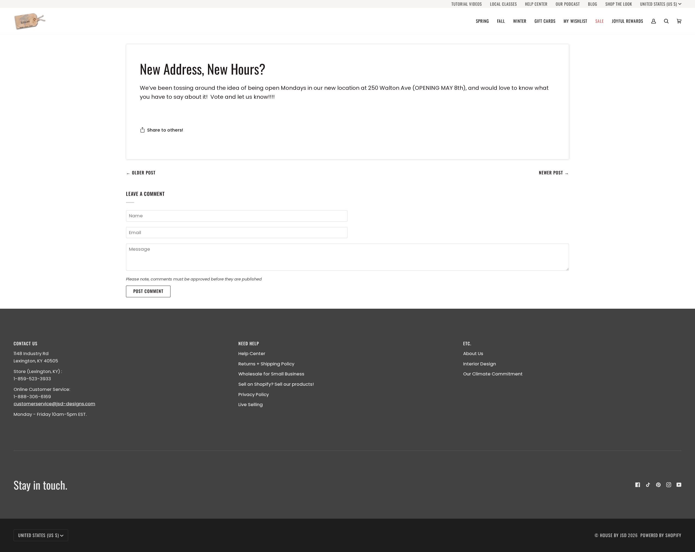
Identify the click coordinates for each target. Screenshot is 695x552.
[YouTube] (679, 484)
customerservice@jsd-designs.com (54, 403)
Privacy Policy (253, 394)
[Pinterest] (658, 484)
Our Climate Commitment (493, 374)
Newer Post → (554, 172)
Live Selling (250, 404)
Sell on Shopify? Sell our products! (276, 384)
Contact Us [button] (25, 343)
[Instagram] (668, 484)
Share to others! (165, 130)
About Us (473, 353)
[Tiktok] (648, 484)
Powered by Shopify (660, 535)
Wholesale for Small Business (271, 374)
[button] (482, 21)
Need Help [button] (248, 343)
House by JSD (613, 535)
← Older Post (141, 172)
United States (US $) (658, 4)
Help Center (251, 353)
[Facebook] (637, 484)
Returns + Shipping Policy (266, 363)
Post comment (148, 291)
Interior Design (479, 363)
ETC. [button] (467, 343)
